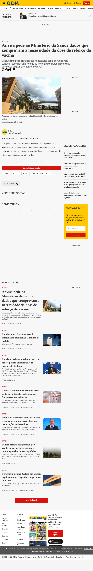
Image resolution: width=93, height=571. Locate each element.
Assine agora (56, 533)
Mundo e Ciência (86, 8)
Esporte (50, 8)
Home (6, 8)
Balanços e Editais (21, 533)
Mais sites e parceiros (21, 528)
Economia (67, 8)
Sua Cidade (21, 520)
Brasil (75, 8)
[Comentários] (14, 70)
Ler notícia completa (31, 168)
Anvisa (15, 174)
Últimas (6, 15)
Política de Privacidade (21, 544)
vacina (25, 174)
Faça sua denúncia (20, 538)
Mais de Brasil (31, 500)
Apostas (19, 523)
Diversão (41, 8)
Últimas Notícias (16, 8)
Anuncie (80, 557)
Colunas (58, 8)
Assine (86, 3)
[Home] (13, 4)
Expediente (60, 557)
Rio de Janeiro (30, 8)
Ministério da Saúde (41, 174)
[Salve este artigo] (11, 70)
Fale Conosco (71, 557)
